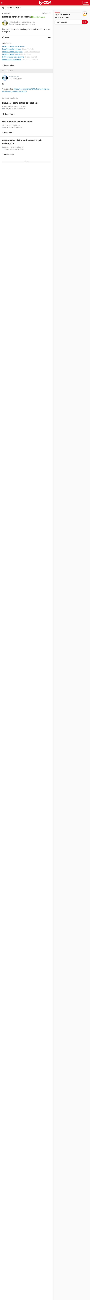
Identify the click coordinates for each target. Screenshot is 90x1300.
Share (7, 37)
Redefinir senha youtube (11, 49)
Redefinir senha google (11, 54)
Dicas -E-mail (26, 54)
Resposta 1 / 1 (7, 71)
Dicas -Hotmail (31, 57)
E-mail (16, 8)
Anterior (7, 13)
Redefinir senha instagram (12, 52)
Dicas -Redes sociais (32, 52)
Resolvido (36, 17)
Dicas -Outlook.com (30, 60)
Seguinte (45, 13)
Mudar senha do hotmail (11, 60)
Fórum (9, 8)
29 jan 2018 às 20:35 (28, 24)
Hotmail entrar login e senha (13, 57)
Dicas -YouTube (28, 49)
